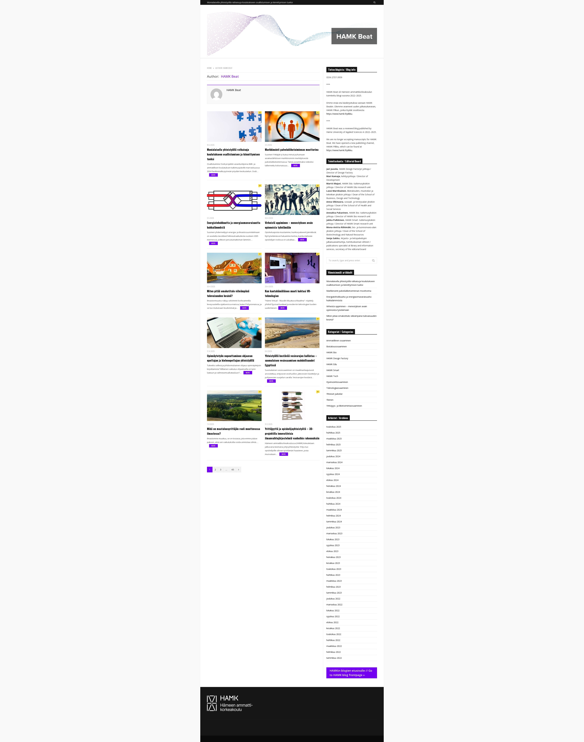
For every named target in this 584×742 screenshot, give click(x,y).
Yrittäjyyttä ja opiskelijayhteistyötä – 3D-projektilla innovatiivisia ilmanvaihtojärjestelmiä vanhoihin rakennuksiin (292, 433)
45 (232, 469)
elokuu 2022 (332, 622)
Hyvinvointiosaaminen (337, 382)
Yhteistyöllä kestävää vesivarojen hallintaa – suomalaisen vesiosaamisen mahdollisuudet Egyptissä (291, 360)
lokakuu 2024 (332, 468)
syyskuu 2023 (333, 545)
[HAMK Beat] (292, 31)
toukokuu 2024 (333, 497)
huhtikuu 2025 (333, 432)
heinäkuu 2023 (333, 557)
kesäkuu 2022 (333, 628)
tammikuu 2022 (334, 657)
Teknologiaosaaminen (337, 388)
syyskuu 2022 (333, 616)
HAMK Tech (332, 376)
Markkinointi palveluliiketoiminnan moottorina (229, 2)
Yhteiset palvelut (334, 393)
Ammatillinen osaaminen (338, 340)
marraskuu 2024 (334, 462)
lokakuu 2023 (332, 539)
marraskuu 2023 (334, 533)
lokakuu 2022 (332, 610)
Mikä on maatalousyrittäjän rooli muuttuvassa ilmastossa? (233, 431)
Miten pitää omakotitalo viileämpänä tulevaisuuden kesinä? (228, 293)
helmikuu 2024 (333, 515)
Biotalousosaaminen (336, 346)
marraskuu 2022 (334, 604)
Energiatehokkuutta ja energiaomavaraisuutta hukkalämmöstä (233, 225)
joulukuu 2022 (333, 598)
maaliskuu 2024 (334, 509)
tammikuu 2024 (334, 521)
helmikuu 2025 (333, 444)
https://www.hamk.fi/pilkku (339, 113)
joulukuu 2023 (333, 527)
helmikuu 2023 (333, 586)
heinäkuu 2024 (333, 486)
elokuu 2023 (332, 551)
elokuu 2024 (332, 480)
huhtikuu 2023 (333, 574)
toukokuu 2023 (333, 569)
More (213, 175)
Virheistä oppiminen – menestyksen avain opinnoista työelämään (289, 225)
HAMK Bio (331, 352)
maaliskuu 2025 (334, 438)
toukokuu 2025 (333, 426)
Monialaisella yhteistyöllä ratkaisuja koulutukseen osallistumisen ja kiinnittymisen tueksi (233, 154)
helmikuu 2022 (333, 652)
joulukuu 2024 (333, 456)
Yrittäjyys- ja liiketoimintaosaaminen (344, 405)
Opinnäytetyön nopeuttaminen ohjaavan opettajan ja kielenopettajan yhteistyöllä (230, 358)
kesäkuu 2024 (333, 491)
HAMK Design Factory (337, 358)
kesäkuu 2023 (333, 563)
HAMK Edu (331, 364)
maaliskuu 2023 (334, 580)
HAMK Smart (332, 370)
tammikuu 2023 (334, 592)
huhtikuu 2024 (333, 503)
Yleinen (329, 399)
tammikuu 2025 (334, 450)
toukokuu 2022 (333, 634)
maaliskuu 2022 (334, 646)
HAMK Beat (233, 90)
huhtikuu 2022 (333, 640)
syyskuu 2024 (333, 474)
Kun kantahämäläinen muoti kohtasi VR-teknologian (288, 293)
